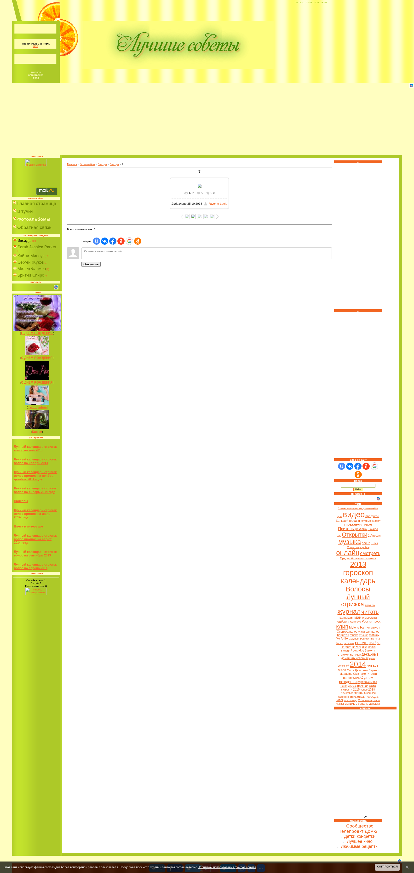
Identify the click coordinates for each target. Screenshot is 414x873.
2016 (356, 689)
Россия (367, 621)
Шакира (373, 529)
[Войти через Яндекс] (121, 241)
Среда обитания (351, 558)
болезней (343, 665)
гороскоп (358, 572)
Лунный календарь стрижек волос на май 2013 (35, 448)
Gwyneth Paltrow (359, 638)
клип (342, 626)
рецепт (361, 642)
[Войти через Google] (129, 241)
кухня (361, 631)
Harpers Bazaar (351, 647)
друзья (352, 686)
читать (370, 611)
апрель (370, 605)
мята (373, 682)
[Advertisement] (207, 121)
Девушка (374, 703)
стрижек (343, 654)
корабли (364, 547)
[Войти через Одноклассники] (137, 241)
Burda (343, 686)
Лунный (358, 597)
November (347, 693)
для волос (372, 631)
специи (358, 693)
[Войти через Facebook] (112, 241)
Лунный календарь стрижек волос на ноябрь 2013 (35, 461)
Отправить (91, 264)
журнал (349, 611)
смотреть (370, 553)
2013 (358, 564)
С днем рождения (356, 679)
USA (364, 647)
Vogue (364, 689)
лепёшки (349, 643)
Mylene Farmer (359, 627)
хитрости (346, 689)
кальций (346, 650)
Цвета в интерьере (28, 526)
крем (372, 658)
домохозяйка (370, 508)
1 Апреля (374, 535)
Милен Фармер (31, 268)
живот (368, 524)
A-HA (344, 638)
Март (342, 670)
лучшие (363, 635)
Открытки (354, 534)
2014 (358, 664)
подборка (342, 621)
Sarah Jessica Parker (36, 247)
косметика (369, 558)
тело (338, 535)
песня (366, 543)
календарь (358, 581)
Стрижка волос (347, 631)
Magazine (345, 673)
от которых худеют (368, 520)
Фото (372, 686)
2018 (371, 689)
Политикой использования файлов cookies (227, 867)
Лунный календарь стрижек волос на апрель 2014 (35, 566)
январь (372, 665)
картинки (363, 682)
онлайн (347, 552)
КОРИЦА (355, 654)
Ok (355, 673)
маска (372, 647)
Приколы (21, 501)
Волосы (358, 589)
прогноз (362, 686)
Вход (36, 77)
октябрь (358, 650)
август (375, 627)
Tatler (339, 700)
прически (355, 508)
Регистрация (35, 75)
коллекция (346, 617)
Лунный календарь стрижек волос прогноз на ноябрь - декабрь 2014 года (35, 475)
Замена (370, 650)
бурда (356, 677)
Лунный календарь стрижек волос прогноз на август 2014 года (35, 539)
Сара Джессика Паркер (363, 670)
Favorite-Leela (217, 203)
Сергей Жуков (30, 262)
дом (339, 516)
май (357, 617)
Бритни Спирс (30, 275)
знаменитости (367, 673)
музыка (349, 541)
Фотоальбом (87, 164)
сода (374, 696)
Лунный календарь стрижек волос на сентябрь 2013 (35, 553)
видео (354, 514)
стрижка (352, 604)
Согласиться (387, 866)
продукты (372, 516)
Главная (36, 72)
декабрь (369, 654)
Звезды (24, 240)
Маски (354, 635)
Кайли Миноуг (30, 256)
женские (355, 621)
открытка (363, 696)
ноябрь (374, 643)
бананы (363, 703)
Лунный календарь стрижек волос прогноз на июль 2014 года (35, 513)
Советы (343, 508)
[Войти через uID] (96, 241)
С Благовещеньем (369, 700)
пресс (377, 621)
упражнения (353, 524)
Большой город (346, 520)
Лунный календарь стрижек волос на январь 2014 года (35, 490)
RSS (35, 46)
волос (347, 678)
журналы (369, 617)
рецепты (343, 635)
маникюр (351, 703)
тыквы (340, 703)
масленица (350, 700)
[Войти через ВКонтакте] (104, 241)
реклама (361, 529)
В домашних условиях (360, 656)
